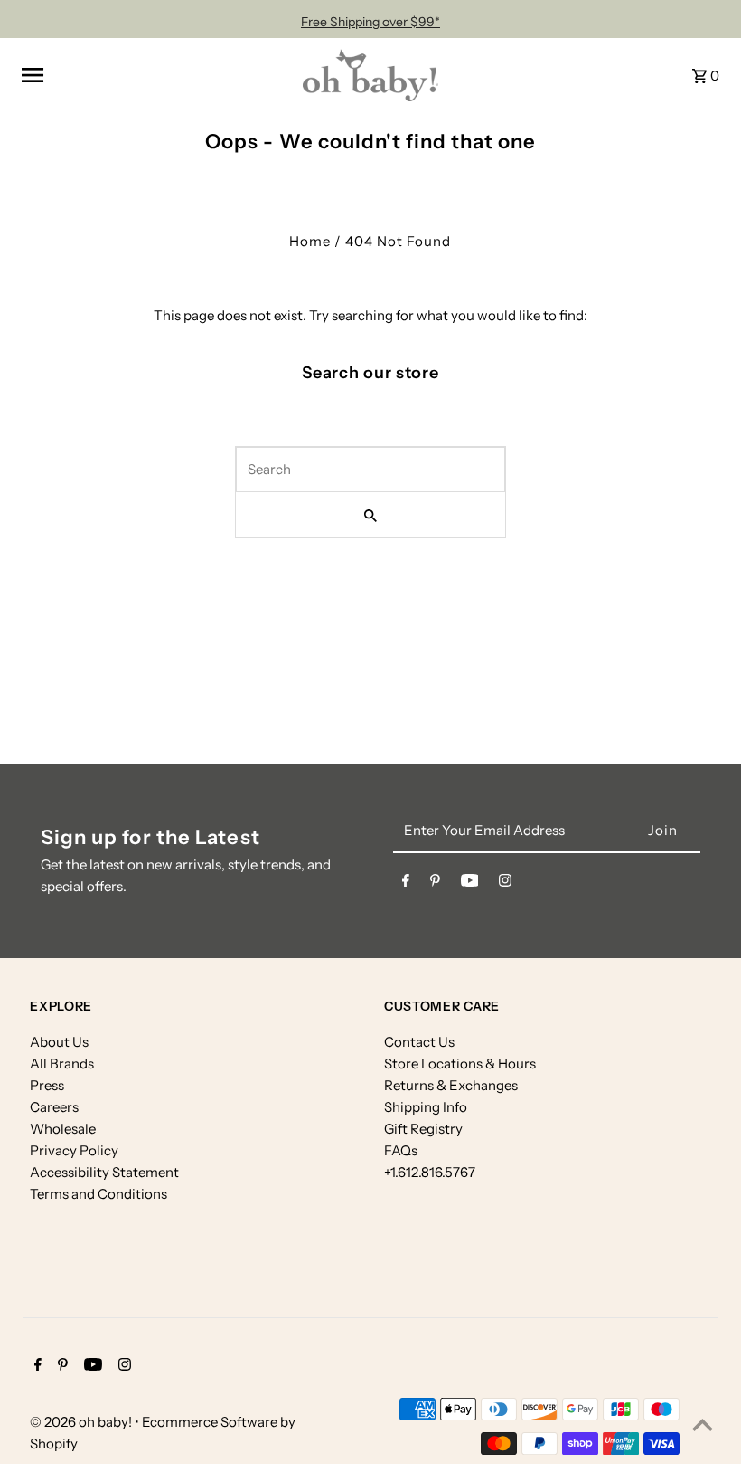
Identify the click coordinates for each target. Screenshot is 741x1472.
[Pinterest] (435, 884)
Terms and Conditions (98, 1193)
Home (310, 241)
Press (47, 1085)
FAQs (400, 1150)
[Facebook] (405, 884)
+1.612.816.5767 (429, 1172)
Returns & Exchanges (451, 1085)
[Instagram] (505, 884)
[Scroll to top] (702, 1424)
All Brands (62, 1063)
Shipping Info (425, 1107)
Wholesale (63, 1128)
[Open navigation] (155, 75)
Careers (54, 1107)
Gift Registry (423, 1128)
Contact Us (419, 1041)
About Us (59, 1041)
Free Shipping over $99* (370, 22)
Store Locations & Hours (460, 1063)
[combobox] (370, 469)
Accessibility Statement (104, 1172)
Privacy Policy (74, 1150)
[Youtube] (470, 884)
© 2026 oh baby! (82, 1421)
